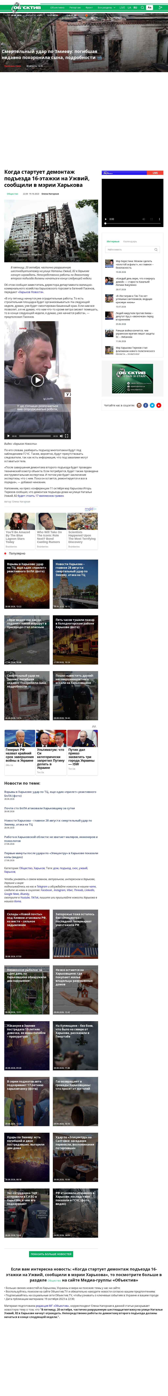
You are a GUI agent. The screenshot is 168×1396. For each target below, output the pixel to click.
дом (55, 868)
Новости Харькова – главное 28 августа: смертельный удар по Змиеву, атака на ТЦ (48, 822)
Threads (78, 890)
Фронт (89, 7)
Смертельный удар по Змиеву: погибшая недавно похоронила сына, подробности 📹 (52, 54)
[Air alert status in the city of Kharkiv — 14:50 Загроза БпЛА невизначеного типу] (86, 15)
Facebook (46, 890)
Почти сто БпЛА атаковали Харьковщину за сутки (39, 808)
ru (135, 7)
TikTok (34, 897)
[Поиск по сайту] (142, 7)
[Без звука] (61, 436)
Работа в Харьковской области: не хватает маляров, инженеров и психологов (51, 839)
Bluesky (24, 894)
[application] (37, 380)
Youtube (25, 897)
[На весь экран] (66, 436)
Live (122, 7)
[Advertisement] (84, 95)
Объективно (57, 7)
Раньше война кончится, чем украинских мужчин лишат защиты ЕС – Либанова (135, 333)
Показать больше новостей (51, 1254)
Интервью (113, 241)
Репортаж (75, 7)
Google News (11, 894)
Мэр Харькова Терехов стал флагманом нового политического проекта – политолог (135, 351)
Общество (12, 193)
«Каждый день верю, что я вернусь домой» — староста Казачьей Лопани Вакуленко (135, 281)
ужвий (83, 868)
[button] (37, 380)
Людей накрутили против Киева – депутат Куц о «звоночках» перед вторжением (134, 316)
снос (75, 868)
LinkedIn (89, 890)
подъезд (65, 868)
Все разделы (105, 7)
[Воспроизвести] (8, 436)
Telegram (42, 886)
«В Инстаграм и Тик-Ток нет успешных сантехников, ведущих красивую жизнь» (134, 299)
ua (129, 7)
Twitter (152, 405)
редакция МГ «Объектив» (52, 1306)
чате (92, 886)
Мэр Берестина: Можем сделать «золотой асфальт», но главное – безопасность (135, 264)
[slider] (35, 436)
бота (17, 901)
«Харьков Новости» (30, 292)
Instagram (59, 890)
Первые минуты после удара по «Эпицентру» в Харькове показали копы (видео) (51, 855)
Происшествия (12, 66)
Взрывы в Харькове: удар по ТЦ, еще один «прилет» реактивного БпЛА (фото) (50, 794)
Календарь (130, 241)
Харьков (39, 868)
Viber (70, 890)
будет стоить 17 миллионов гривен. (41, 496)
